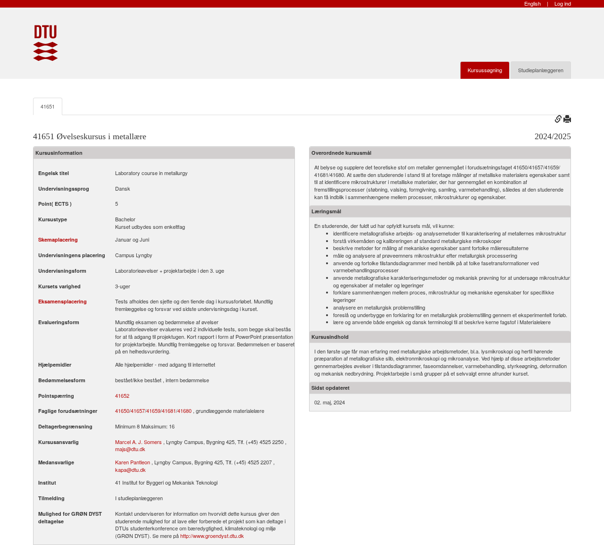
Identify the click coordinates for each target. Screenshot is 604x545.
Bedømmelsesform (61, 380)
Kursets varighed (59, 286)
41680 (184, 410)
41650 (122, 410)
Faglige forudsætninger (67, 410)
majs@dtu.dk (130, 449)
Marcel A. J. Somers (138, 441)
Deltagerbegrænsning (65, 426)
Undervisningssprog (63, 188)
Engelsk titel (53, 172)
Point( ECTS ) (55, 203)
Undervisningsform (62, 270)
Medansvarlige (56, 462)
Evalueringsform (58, 322)
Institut (47, 482)
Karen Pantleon (132, 462)
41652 (122, 395)
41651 (48, 106)
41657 (138, 410)
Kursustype (52, 219)
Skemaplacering (58, 239)
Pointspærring (56, 395)
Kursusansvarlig (58, 441)
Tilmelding (51, 498)
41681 (169, 410)
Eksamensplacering (62, 301)
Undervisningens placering (71, 255)
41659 (153, 410)
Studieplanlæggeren (540, 70)
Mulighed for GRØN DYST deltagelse (70, 517)
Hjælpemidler (54, 364)
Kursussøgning (485, 70)
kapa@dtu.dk (130, 469)
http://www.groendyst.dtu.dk (212, 535)
